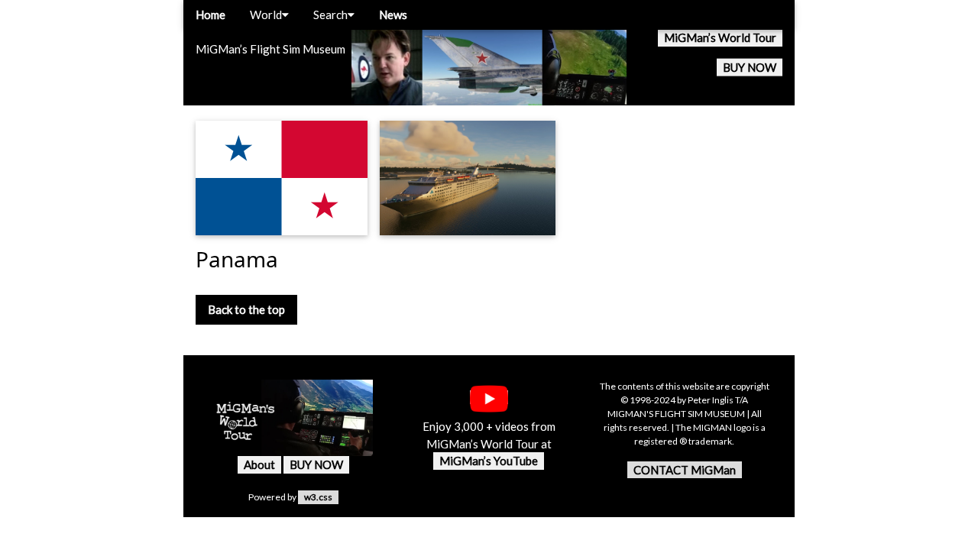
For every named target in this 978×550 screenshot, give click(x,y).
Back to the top (246, 309)
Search (330, 14)
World (266, 14)
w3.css (318, 497)
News (393, 14)
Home (210, 14)
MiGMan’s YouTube (488, 460)
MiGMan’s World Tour (720, 37)
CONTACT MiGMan (684, 470)
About (259, 464)
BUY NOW (749, 67)
